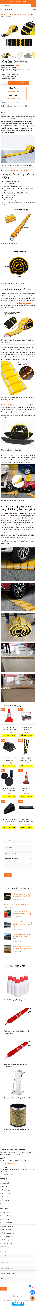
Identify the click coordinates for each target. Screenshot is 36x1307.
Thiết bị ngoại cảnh (8, 1240)
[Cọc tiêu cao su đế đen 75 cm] (26, 777)
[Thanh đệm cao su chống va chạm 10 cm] (26, 808)
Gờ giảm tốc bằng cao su (10, 405)
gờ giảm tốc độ (6, 518)
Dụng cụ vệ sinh (7, 1222)
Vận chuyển (5, 1183)
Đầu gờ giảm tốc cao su (19, 170)
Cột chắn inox (6, 1219)
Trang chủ (4, 14)
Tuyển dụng (5, 1200)
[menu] (34, 10)
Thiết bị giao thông (15, 14)
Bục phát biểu (6, 1216)
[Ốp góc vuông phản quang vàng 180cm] (26, 747)
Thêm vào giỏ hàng (14, 83)
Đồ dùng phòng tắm (8, 1226)
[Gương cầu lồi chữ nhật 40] (26, 716)
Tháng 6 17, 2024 (8, 907)
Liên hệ (4, 1204)
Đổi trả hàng (6, 1193)
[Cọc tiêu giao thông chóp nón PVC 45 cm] (9, 716)
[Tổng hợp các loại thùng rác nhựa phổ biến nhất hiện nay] (7, 911)
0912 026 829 (9, 1175)
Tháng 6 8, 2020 (17, 929)
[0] (32, 1287)
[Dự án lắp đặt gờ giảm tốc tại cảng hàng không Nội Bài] (7, 946)
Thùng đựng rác (7, 1243)
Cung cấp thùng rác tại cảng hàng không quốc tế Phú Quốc (22, 936)
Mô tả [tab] (3, 112)
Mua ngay (25, 83)
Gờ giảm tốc (26, 14)
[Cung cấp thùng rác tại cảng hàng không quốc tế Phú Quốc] (7, 934)
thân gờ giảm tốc (25, 303)
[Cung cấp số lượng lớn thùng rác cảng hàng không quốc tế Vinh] (7, 922)
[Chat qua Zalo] (32, 1292)
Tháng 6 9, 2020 (17, 916)
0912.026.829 (14, 97)
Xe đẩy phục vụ (7, 1247)
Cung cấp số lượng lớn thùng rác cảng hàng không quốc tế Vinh (22, 924)
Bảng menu (5, 1212)
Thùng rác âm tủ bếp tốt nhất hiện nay (17, 904)
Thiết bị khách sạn (8, 1236)
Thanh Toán (6, 1190)
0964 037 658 (21, 2)
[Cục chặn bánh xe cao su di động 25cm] (9, 747)
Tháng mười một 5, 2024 (19, 899)
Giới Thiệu (5, 1197)
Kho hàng (5, 1186)
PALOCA (6, 1300)
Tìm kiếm (33, 5)
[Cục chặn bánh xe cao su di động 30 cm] (9, 808)
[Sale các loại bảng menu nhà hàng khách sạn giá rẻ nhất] (7, 894)
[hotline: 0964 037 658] (33, 1298)
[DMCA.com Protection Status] (18, 1303)
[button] (32, 21)
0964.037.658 (14, 90)
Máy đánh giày (6, 1229)
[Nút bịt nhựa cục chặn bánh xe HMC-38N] (9, 777)
